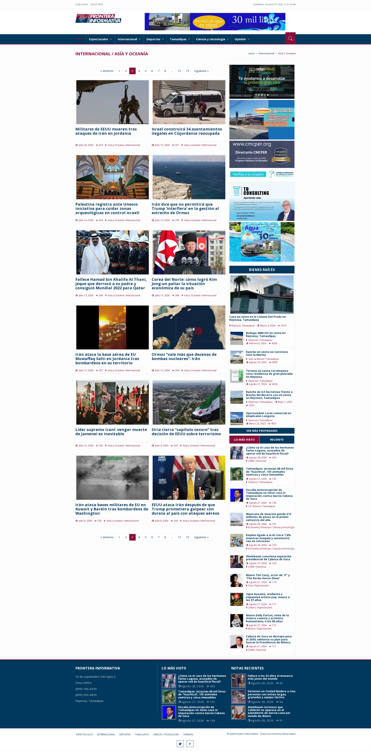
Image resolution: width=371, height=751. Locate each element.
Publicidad (82, 4)
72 (179, 71)
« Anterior (107, 71)
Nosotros (97, 4)
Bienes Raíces (262, 269)
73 (187, 71)
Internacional (128, 39)
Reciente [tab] (277, 439)
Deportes (153, 39)
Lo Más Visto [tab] (244, 439)
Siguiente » (201, 71)
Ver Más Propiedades (261, 431)
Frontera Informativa (99, 18)
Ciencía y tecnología (211, 39)
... (172, 71)
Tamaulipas (178, 39)
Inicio (79, 39)
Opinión (241, 39)
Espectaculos (99, 39)
